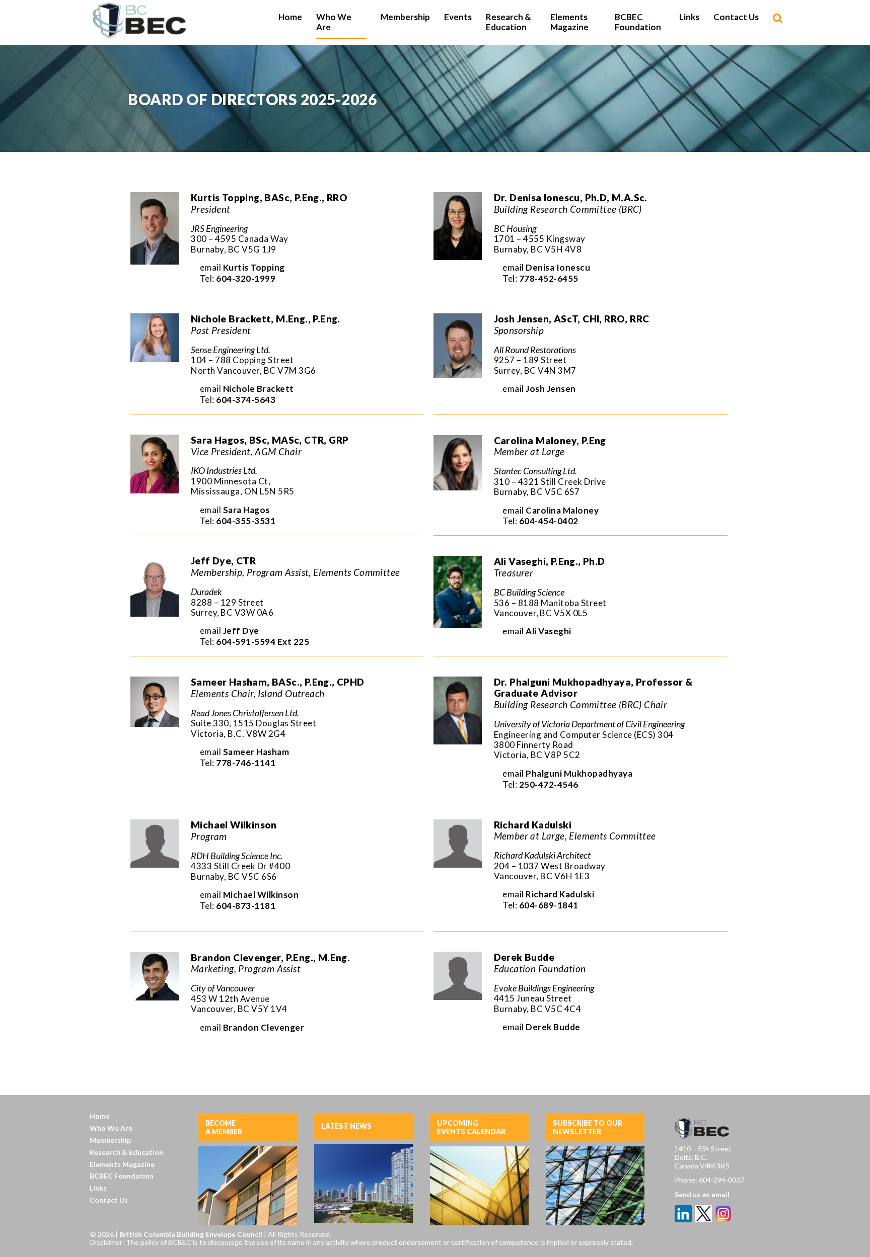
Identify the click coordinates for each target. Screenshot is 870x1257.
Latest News (346, 1126)
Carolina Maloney (562, 510)
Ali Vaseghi (548, 631)
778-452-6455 (548, 278)
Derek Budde (553, 1027)
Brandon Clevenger (264, 1027)
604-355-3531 (245, 521)
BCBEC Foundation (122, 1175)
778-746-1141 (245, 763)
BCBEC (140, 20)
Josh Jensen (551, 388)
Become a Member (223, 1127)
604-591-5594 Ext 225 (262, 641)
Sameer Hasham (256, 751)
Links (98, 1188)
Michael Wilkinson (261, 894)
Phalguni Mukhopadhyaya (579, 773)
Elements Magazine (122, 1164)
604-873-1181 (245, 905)
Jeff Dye (241, 630)
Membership (110, 1140)
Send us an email (702, 1194)
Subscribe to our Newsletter (587, 1127)
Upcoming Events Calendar (471, 1127)
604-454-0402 (548, 521)
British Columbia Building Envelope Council (191, 1234)
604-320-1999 (245, 278)
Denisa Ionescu (558, 267)
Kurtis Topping (254, 267)
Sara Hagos (246, 510)
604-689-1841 (548, 905)
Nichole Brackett (258, 388)
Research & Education (126, 1152)
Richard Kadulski (560, 894)
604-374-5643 (245, 399)
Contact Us (109, 1200)
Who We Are (111, 1128)
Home (100, 1116)
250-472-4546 (548, 784)
